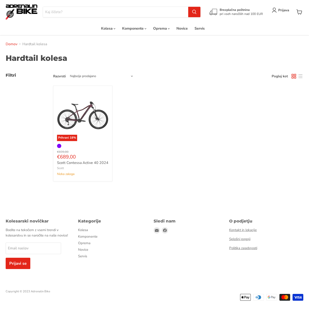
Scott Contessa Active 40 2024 (82, 162)
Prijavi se (18, 263)
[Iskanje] (194, 12)
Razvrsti (59, 76)
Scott (60, 168)
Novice (182, 28)
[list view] (300, 76)
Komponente (133, 28)
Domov (11, 44)
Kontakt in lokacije (243, 230)
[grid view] (294, 76)
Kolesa (107, 28)
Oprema (160, 28)
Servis (200, 28)
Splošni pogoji (239, 239)
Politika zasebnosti (243, 248)
